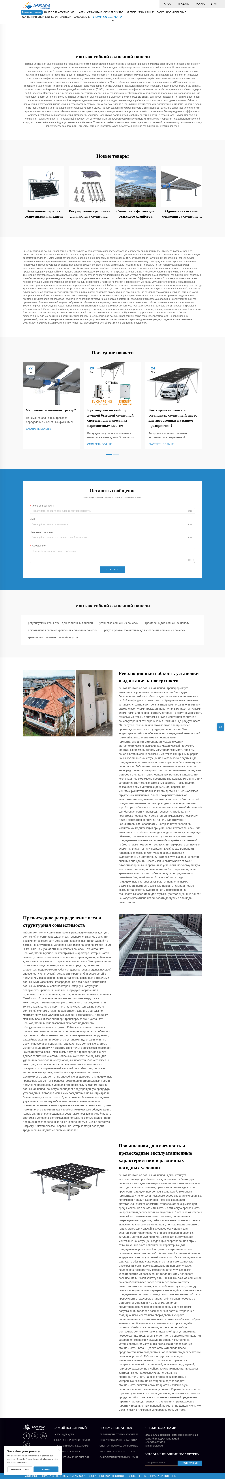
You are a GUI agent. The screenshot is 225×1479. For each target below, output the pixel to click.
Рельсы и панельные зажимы (71, 1446)
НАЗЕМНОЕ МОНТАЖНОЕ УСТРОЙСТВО (100, 12)
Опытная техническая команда (118, 1446)
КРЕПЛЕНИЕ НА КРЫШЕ (140, 12)
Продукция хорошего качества (118, 1440)
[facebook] (26, 1435)
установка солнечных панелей (118, 623)
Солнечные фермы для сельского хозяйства (135, 213)
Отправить (113, 569)
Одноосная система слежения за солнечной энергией (181, 214)
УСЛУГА (200, 3)
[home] (37, 5)
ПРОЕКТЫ (183, 3)
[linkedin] (43, 1435)
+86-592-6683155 (155, 1442)
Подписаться (190, 1463)
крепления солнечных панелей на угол (53, 637)
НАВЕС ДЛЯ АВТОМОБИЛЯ (59, 12)
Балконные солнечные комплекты (67, 1451)
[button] (109, 454)
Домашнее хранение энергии (71, 1457)
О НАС (168, 3)
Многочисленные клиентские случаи (117, 1451)
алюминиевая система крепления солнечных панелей (63, 630)
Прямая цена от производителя (118, 1434)
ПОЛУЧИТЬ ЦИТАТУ (107, 16)
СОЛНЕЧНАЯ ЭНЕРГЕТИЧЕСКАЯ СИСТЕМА (46, 17)
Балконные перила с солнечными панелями (43, 213)
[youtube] (34, 1435)
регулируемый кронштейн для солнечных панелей (60, 623)
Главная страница (31, 12)
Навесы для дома (64, 1434)
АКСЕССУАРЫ (82, 17)
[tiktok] (26, 1444)
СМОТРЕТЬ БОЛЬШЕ (38, 429)
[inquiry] (220, 727)
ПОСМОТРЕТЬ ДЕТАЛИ (44, 186)
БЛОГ (214, 3)
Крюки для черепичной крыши (72, 1440)
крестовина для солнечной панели (167, 623)
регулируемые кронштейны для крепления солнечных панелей (144, 630)
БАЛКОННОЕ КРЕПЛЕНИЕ (171, 12)
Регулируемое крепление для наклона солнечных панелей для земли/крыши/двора (89, 214)
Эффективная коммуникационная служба (120, 1457)
